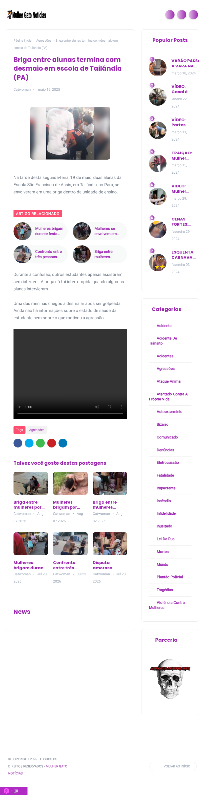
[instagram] (105, 766)
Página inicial (23, 40)
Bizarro (162, 424)
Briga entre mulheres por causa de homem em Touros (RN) (28, 505)
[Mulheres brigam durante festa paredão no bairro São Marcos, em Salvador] (23, 231)
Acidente (164, 325)
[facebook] (18, 443)
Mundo (162, 564)
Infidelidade (166, 513)
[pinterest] (51, 443)
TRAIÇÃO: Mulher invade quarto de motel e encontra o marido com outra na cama (182, 156)
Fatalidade (165, 475)
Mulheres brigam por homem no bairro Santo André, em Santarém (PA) (69, 505)
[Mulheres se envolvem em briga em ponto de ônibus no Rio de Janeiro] (82, 231)
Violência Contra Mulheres (167, 605)
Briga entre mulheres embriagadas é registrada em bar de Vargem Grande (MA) (106, 254)
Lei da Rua (165, 539)
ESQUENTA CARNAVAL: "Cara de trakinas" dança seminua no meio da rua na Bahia (184, 255)
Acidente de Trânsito (163, 341)
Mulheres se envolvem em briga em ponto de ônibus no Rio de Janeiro (108, 231)
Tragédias (164, 590)
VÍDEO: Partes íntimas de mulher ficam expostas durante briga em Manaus (181, 123)
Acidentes (165, 356)
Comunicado (167, 437)
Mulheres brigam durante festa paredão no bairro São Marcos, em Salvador (49, 231)
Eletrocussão (167, 462)
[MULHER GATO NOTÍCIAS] (27, 14)
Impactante (166, 488)
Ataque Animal (169, 381)
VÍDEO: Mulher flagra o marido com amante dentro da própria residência (183, 189)
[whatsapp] (40, 443)
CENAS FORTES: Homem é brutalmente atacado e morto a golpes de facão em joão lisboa (185, 222)
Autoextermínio (169, 411)
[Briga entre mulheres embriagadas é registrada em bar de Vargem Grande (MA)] (82, 254)
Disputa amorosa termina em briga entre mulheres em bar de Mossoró (109, 565)
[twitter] (29, 443)
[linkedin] (62, 443)
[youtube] (115, 766)
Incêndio (163, 501)
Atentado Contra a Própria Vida (168, 396)
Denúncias (165, 450)
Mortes (162, 551)
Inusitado (164, 526)
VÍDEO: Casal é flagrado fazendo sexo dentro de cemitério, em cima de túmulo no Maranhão (183, 89)
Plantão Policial (169, 577)
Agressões (44, 40)
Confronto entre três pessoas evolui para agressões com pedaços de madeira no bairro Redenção (48, 254)
